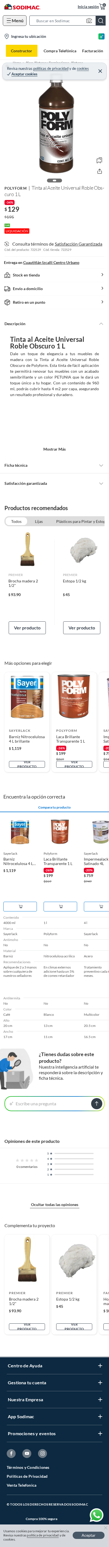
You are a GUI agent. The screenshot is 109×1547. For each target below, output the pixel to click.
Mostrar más (54, 449)
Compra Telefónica (60, 50)
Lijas (39, 521)
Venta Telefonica (21, 1485)
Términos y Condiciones (28, 1467)
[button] (69, 21)
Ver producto (27, 627)
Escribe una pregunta (36, 1103)
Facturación (92, 50)
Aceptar (89, 1535)
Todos (16, 521)
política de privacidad (43, 1535)
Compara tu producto (54, 807)
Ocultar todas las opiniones (54, 1204)
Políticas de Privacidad (27, 1476)
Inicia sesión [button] (88, 6)
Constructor (21, 50)
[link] (27, 582)
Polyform (15, 188)
